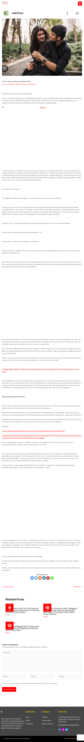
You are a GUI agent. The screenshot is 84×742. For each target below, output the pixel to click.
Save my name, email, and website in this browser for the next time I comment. (31, 683)
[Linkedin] (44, 578)
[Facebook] (32, 578)
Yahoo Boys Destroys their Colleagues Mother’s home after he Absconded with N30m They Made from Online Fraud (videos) (60, 611)
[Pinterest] (48, 578)
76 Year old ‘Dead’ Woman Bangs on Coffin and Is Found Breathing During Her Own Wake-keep (33, 431)
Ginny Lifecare (17, 3)
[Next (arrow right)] (80, 371)
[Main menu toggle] (80, 4)
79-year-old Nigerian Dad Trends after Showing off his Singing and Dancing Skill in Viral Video (22, 628)
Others (18, 84)
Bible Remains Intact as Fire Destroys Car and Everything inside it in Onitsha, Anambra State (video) (23, 610)
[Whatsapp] (52, 578)
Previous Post (7, 587)
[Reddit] (40, 578)
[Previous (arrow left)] (3, 371)
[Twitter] (36, 578)
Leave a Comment (8, 84)
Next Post (78, 587)
